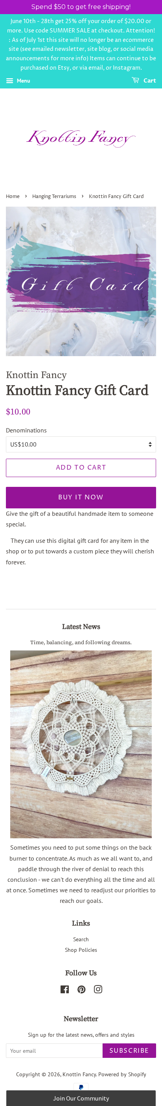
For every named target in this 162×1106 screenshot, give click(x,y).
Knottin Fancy (79, 1074)
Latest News (81, 626)
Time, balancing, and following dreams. (81, 642)
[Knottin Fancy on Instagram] (98, 990)
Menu (22, 80)
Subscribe (129, 1051)
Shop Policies (81, 949)
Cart (149, 81)
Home (13, 196)
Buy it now (81, 497)
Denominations (26, 430)
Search (81, 939)
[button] (80, 1098)
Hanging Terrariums (54, 196)
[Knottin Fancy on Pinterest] (81, 990)
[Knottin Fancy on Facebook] (64, 990)
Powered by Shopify (122, 1074)
